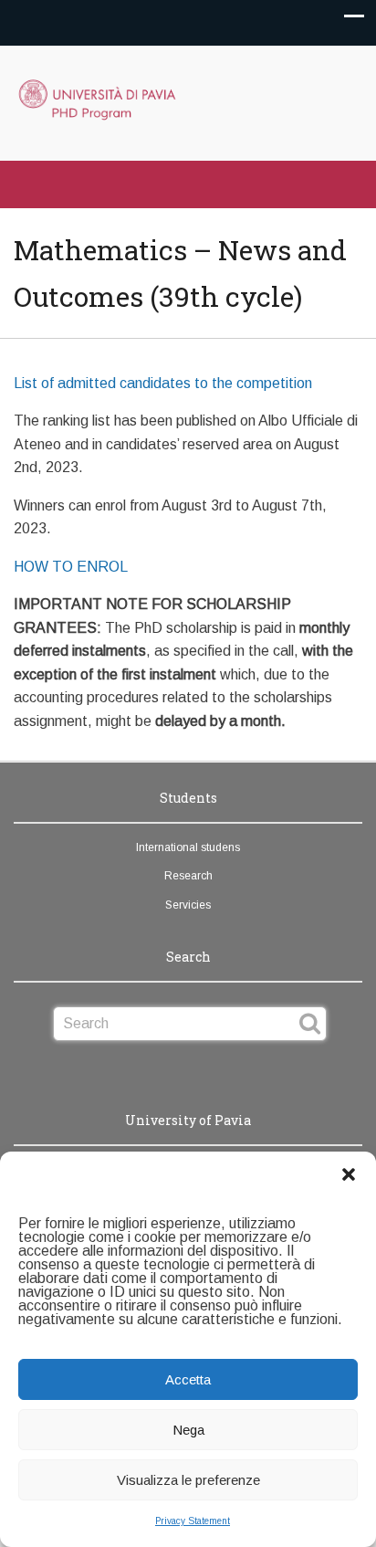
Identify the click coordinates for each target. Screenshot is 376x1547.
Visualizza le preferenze (188, 1480)
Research (188, 875)
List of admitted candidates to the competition (163, 383)
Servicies (188, 905)
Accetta (188, 1379)
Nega (188, 1429)
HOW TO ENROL (71, 566)
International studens (188, 847)
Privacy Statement (192, 1521)
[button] (348, 1174)
